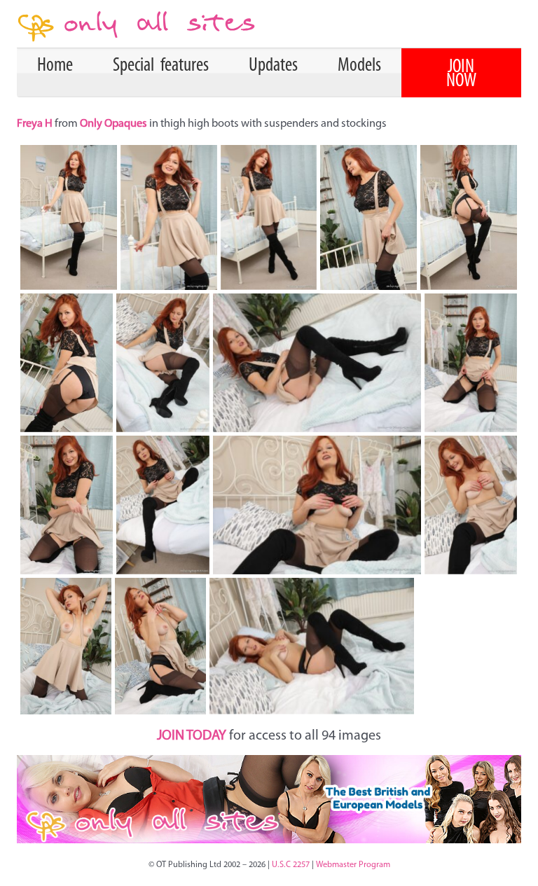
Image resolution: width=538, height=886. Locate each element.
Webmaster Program (353, 865)
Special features (161, 66)
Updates (273, 66)
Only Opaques (113, 124)
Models (359, 66)
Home (55, 66)
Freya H (36, 124)
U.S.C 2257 (291, 865)
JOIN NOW (461, 74)
